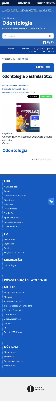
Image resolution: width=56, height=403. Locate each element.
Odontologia (15, 150)
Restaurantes (10, 208)
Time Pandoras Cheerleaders (18, 305)
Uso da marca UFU (12, 226)
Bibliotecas (9, 200)
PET (5, 327)
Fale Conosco (48, 51)
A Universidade (11, 186)
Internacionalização (13, 221)
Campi (7, 191)
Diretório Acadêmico (13, 310)
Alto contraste (28, 10)
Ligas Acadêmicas (12, 318)
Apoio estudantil (11, 217)
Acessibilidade (11, 10)
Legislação (9, 243)
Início (19, 59)
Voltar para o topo (42, 159)
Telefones (25, 48)
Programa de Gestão (14, 252)
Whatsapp (46, 96)
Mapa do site (45, 10)
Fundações (9, 213)
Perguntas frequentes (14, 361)
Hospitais (8, 204)
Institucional (9, 239)
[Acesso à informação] (36, 389)
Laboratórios (10, 314)
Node (25, 59)
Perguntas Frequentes (44, 48)
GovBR (4, 2)
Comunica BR (24, 3)
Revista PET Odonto (13, 332)
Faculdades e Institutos (15, 195)
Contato (33, 51)
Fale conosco (10, 365)
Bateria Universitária (13, 301)
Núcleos (8, 323)
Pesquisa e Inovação (14, 292)
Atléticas (8, 296)
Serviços (11, 48)
